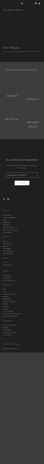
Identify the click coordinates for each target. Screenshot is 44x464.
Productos (11, 10)
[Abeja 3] (32, 81)
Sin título (12, 119)
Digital (5, 271)
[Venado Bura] (32, 107)
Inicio (4, 10)
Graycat (14, 348)
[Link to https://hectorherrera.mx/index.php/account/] (39, 3)
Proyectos (7, 285)
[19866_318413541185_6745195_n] (22, 30)
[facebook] (4, 199)
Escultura (6, 236)
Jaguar (11, 95)
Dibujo (5, 258)
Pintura (5, 210)
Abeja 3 (32, 99)
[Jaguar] (11, 81)
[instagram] (8, 199)
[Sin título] (11, 107)
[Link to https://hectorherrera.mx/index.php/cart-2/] (36, 3)
